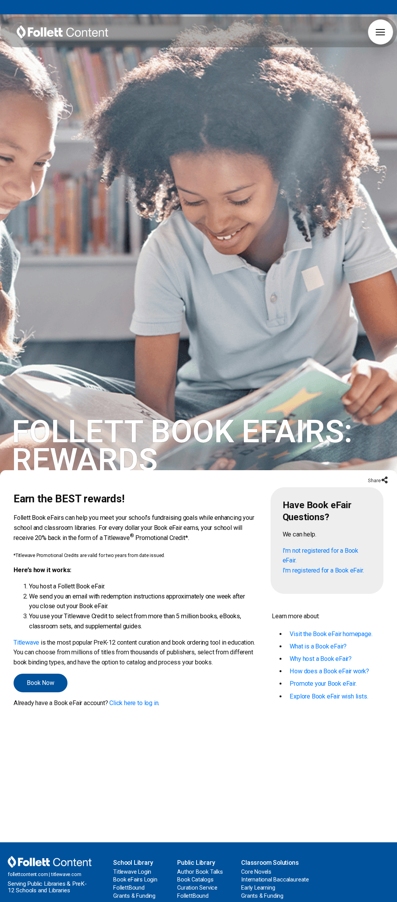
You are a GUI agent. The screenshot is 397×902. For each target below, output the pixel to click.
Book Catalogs (195, 879)
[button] (380, 32)
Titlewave (26, 642)
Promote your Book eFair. (323, 683)
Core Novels (256, 872)
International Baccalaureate (275, 879)
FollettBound (129, 888)
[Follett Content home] (49, 861)
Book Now (40, 682)
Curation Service (197, 888)
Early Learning (258, 888)
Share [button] (374, 480)
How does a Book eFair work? (329, 671)
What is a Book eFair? (318, 646)
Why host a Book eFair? (321, 658)
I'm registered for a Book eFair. (323, 570)
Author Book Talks (200, 872)
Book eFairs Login (135, 879)
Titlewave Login (132, 872)
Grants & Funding (134, 896)
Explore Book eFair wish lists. (329, 696)
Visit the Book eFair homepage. (331, 634)
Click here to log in (133, 703)
